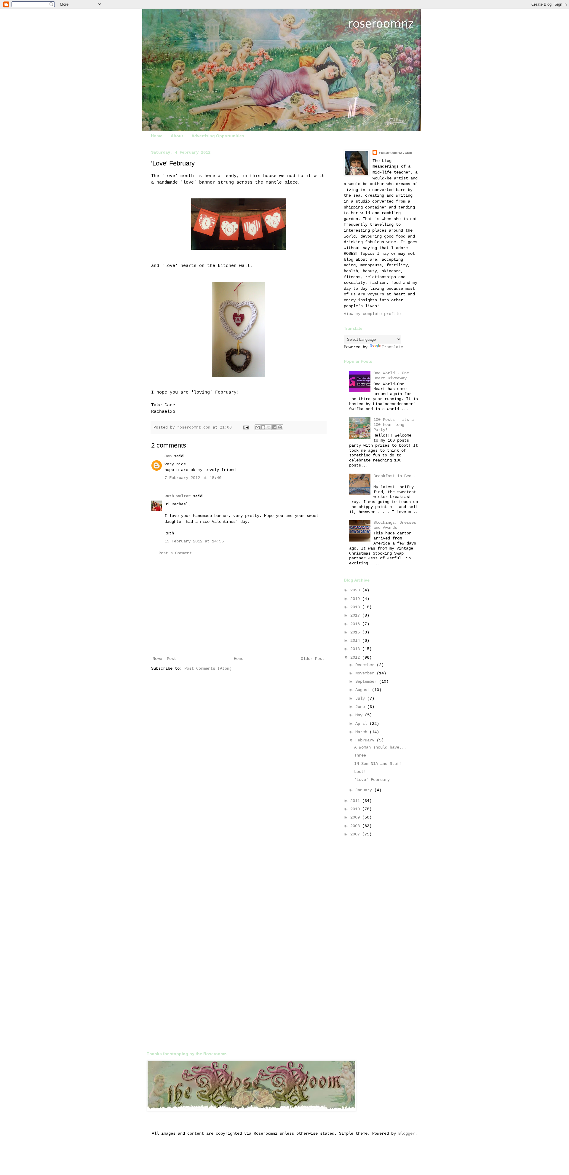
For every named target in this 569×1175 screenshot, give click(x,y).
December (366, 665)
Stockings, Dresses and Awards (394, 525)
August (363, 689)
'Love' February (372, 779)
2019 (356, 598)
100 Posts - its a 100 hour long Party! (393, 424)
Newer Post (164, 658)
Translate (392, 347)
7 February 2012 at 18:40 (192, 477)
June (361, 706)
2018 (356, 607)
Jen (168, 456)
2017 (356, 615)
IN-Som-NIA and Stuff (378, 763)
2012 (356, 657)
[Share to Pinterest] (280, 427)
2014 (356, 640)
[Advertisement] (238, 606)
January (364, 790)
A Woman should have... (380, 747)
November (366, 673)
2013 (356, 649)
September (367, 681)
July (361, 698)
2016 (356, 624)
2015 (356, 632)
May (360, 715)
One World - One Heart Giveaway (391, 375)
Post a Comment (175, 553)
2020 (356, 590)
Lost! (360, 771)
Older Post (313, 658)
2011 (356, 800)
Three (360, 755)
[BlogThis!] (263, 427)
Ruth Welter (177, 496)
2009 (356, 817)
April (362, 723)
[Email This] (257, 427)
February (366, 740)
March (362, 732)
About (177, 135)
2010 (356, 809)
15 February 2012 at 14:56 (194, 541)
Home (156, 135)
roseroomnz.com (395, 152)
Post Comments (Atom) (208, 668)
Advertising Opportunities (217, 135)
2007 (356, 834)
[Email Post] (246, 428)
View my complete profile (372, 313)
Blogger (406, 1133)
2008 (356, 826)
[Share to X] (269, 427)
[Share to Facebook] (274, 427)
